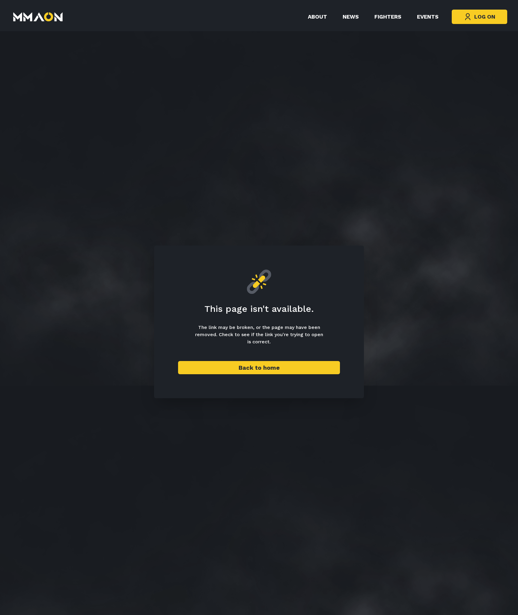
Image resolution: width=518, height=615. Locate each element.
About (317, 16)
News (351, 16)
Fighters (387, 16)
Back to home (259, 367)
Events (428, 16)
